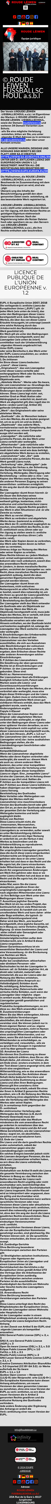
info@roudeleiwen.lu (13, 139)
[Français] (20, 23)
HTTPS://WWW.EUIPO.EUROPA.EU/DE (24, 171)
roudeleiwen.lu (32, 122)
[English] (27, 23)
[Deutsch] (24, 23)
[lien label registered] (25, 244)
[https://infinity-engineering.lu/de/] (25, 1437)
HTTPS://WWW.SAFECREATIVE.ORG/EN (25, 156)
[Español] (31, 23)
